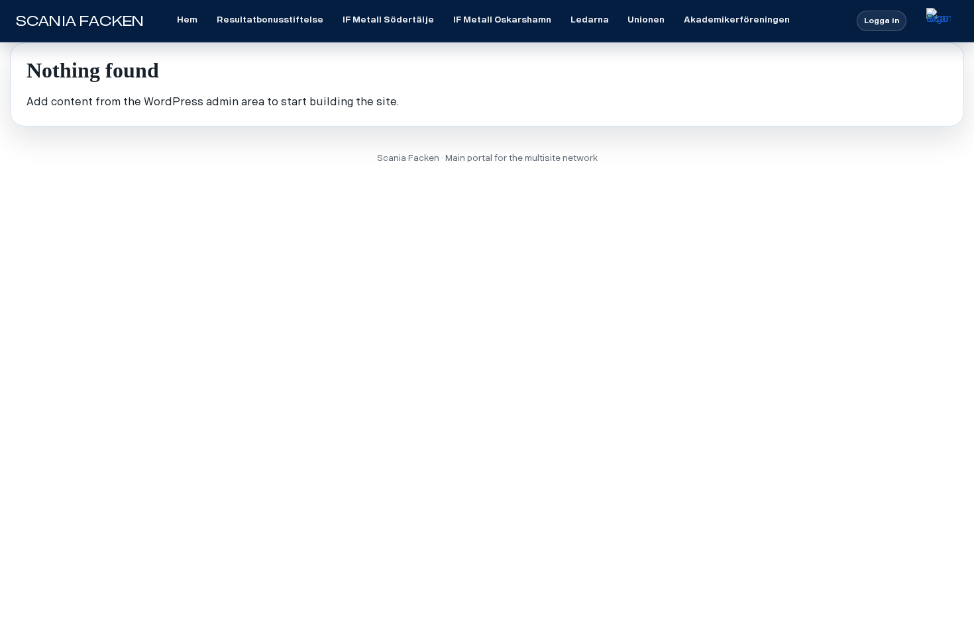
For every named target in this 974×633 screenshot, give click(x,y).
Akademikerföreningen (737, 19)
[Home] (938, 21)
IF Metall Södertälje (388, 19)
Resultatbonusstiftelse (270, 19)
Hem (187, 19)
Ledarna (589, 19)
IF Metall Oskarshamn (502, 19)
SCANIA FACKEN (80, 21)
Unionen (646, 19)
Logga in (881, 20)
